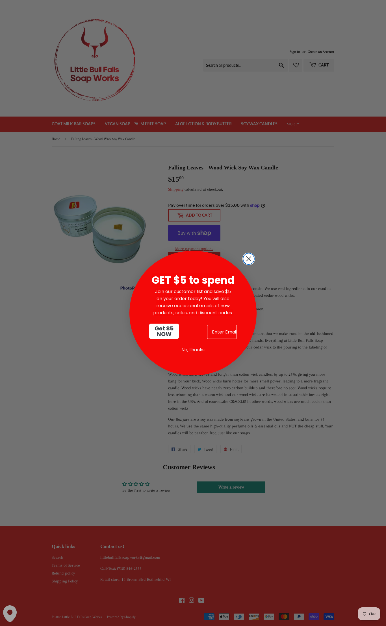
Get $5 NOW (164, 331)
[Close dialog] (248, 258)
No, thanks (193, 350)
